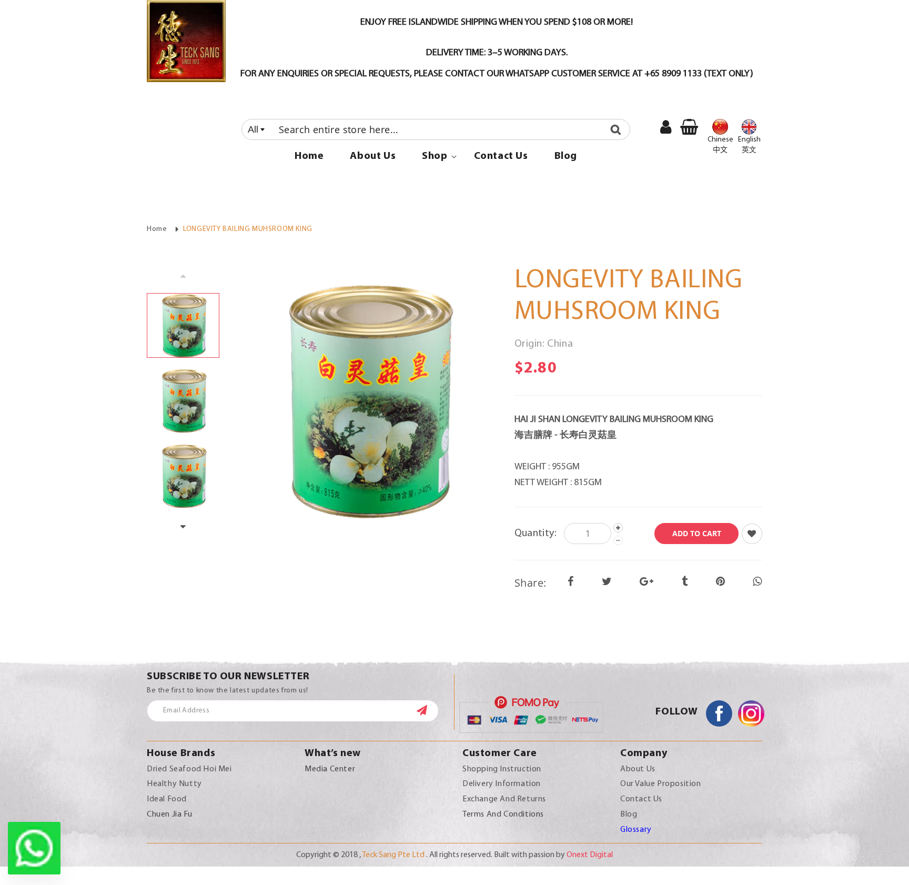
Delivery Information (501, 784)
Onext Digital (590, 855)
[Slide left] (183, 275)
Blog (628, 814)
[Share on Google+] (647, 582)
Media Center (330, 769)
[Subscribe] (427, 710)
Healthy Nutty (174, 784)
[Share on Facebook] (571, 582)
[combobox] (435, 129)
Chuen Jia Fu (169, 814)
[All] (435, 129)
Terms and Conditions (503, 814)
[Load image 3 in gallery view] (183, 475)
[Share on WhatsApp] (757, 582)
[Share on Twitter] (607, 582)
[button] (434, 156)
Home (157, 229)
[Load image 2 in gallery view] (183, 400)
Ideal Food (167, 799)
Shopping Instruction (501, 769)
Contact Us (641, 799)
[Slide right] (183, 527)
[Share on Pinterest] (720, 582)
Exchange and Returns (504, 799)
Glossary (636, 830)
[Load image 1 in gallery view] (183, 325)
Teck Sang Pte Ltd (393, 855)
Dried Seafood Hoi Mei (189, 769)
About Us (637, 769)
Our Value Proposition (660, 784)
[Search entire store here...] (618, 129)
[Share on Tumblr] (685, 582)
